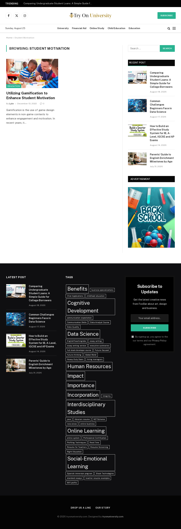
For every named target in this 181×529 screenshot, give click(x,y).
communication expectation (79, 318)
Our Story (102, 507)
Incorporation (83, 395)
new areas (72, 424)
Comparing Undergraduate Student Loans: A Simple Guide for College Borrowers (161, 79)
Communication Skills (76, 322)
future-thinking (74, 355)
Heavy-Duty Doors (75, 359)
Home (9, 37)
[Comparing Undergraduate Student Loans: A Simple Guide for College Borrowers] (137, 77)
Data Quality (73, 327)
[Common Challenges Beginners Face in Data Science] (137, 105)
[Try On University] (90, 15)
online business (87, 424)
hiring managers (94, 359)
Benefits (77, 289)
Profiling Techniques (76, 442)
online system (73, 438)
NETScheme (99, 419)
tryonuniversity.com (112, 516)
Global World (90, 355)
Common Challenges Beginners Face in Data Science (53, 3)
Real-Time (94, 442)
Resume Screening (99, 447)
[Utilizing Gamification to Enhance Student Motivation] (32, 73)
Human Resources (89, 366)
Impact (75, 376)
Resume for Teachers (77, 447)
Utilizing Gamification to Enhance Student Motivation (30, 95)
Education (134, 28)
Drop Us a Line (81, 507)
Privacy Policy (159, 340)
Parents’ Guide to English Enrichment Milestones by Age (162, 158)
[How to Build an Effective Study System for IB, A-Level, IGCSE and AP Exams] (137, 130)
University (63, 28)
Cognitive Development (82, 307)
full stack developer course (79, 350)
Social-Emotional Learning (87, 462)
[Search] (169, 28)
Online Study (97, 28)
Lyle (11, 103)
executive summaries (99, 346)
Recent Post (137, 62)
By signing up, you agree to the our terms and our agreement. (150, 340)
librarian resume (82, 419)
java (69, 419)
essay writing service (76, 346)
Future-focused (102, 350)
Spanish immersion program (79, 473)
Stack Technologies (105, 473)
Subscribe (166, 15)
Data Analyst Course (99, 322)
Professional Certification (94, 438)
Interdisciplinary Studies (86, 408)
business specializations (102, 290)
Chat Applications (75, 296)
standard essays (74, 478)
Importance (80, 385)
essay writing (96, 341)
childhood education (96, 296)
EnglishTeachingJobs (76, 341)
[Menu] (174, 28)
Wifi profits (72, 483)
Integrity (107, 396)
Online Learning (86, 431)
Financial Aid (79, 28)
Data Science (83, 334)
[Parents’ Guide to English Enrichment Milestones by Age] (137, 158)
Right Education (74, 452)
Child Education (116, 28)
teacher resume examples (98, 478)
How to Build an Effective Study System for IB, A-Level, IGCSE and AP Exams (162, 133)
